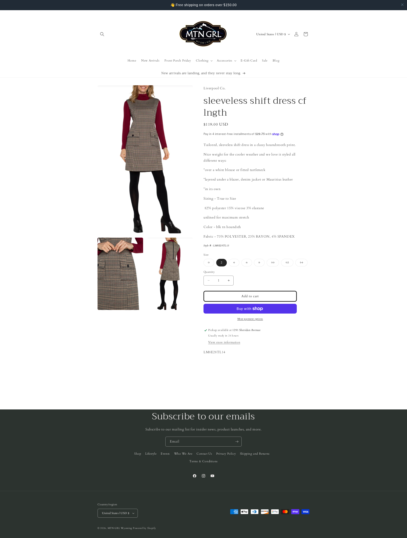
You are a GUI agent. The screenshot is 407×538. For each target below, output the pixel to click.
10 (275, 263)
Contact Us (204, 454)
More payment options (250, 319)
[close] (402, 4)
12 (289, 263)
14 (304, 263)
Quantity (209, 272)
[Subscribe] (236, 442)
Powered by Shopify (144, 528)
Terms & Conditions (203, 461)
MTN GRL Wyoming (120, 528)
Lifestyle (150, 454)
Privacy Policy (226, 454)
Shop (137, 454)
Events (165, 454)
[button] (102, 34)
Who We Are (183, 454)
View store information (224, 342)
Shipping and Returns (255, 454)
